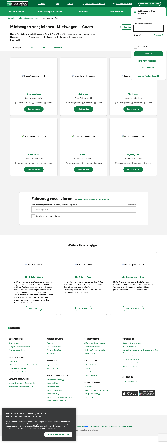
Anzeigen (157, 35)
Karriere (43, 4)
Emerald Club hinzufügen (147, 76)
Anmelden (148, 54)
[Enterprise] (17, 3)
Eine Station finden (124, 3)
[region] (39, 424)
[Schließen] (71, 413)
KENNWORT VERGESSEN (147, 61)
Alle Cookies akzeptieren (58, 434)
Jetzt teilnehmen (147, 67)
